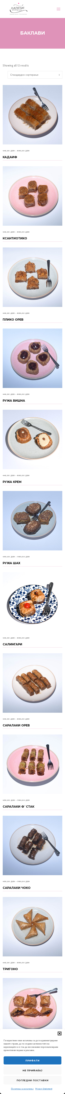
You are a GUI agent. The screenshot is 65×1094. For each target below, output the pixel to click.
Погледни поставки (33, 1080)
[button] (59, 1033)
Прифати (32, 1060)
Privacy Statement (43, 1088)
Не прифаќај (32, 1070)
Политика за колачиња (22, 1088)
